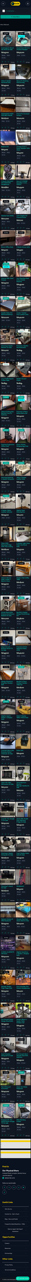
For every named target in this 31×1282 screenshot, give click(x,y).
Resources (8, 1248)
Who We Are (8, 1209)
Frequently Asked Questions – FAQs (15, 1224)
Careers (7, 1243)
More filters (16, 17)
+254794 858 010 (7, 1175)
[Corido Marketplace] (15, 3)
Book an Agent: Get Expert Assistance (15, 1230)
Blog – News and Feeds (11, 1219)
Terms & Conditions (10, 1270)
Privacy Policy (9, 1265)
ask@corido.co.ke (10, 1178)
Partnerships (8, 1253)
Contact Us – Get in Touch (12, 1214)
